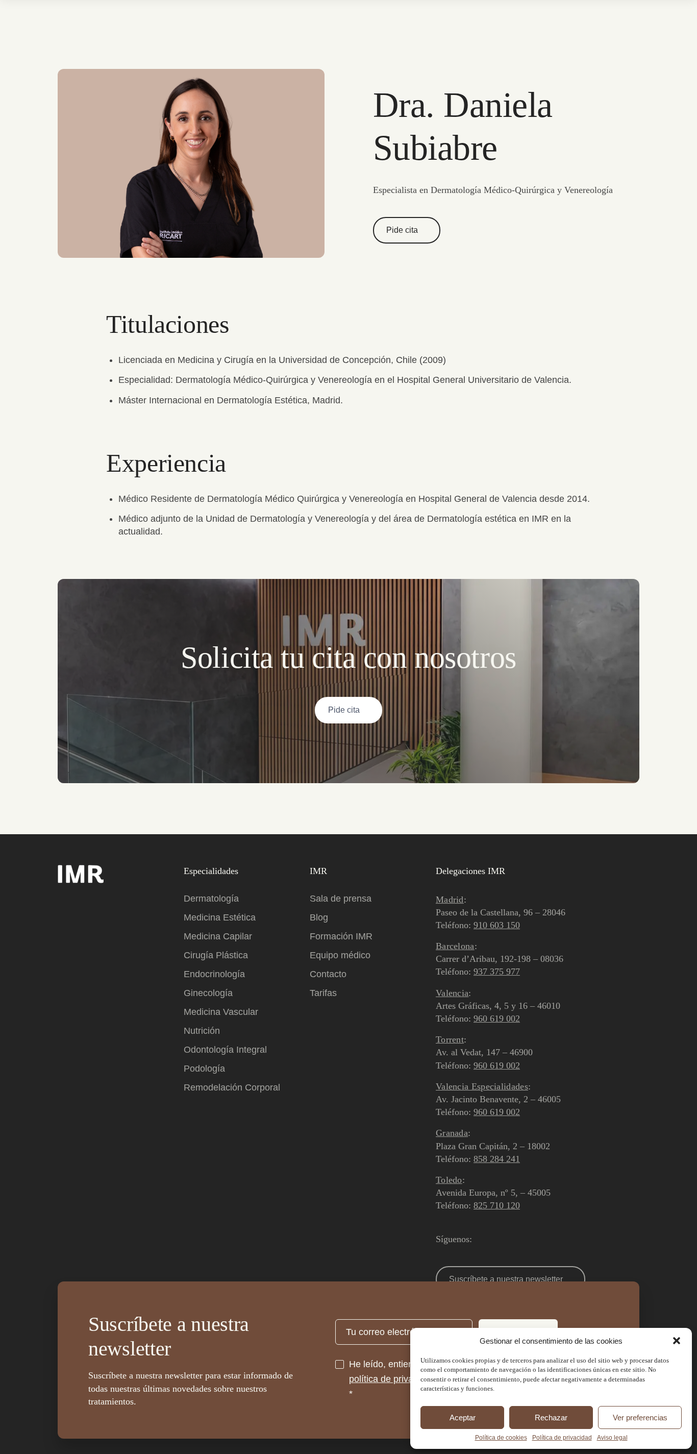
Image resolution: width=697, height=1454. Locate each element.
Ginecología (208, 993)
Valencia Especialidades (482, 1086)
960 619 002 (497, 1018)
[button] (676, 1341)
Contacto (328, 974)
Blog (319, 917)
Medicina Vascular (221, 1012)
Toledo (449, 1180)
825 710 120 (497, 1205)
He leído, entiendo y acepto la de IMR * (409, 1379)
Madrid (450, 899)
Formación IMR (341, 936)
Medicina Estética (220, 917)
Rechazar (551, 1417)
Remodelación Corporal (232, 1087)
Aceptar (463, 1417)
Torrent (450, 1039)
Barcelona (455, 946)
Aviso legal (612, 1437)
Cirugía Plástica (216, 955)
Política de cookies (501, 1437)
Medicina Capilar (218, 936)
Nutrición (202, 1031)
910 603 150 (497, 925)
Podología (204, 1068)
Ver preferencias (640, 1417)
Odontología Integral (225, 1050)
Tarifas (323, 993)
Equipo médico (340, 955)
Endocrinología (214, 974)
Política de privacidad (562, 1437)
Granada (452, 1133)
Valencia (452, 993)
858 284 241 (497, 1159)
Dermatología (211, 898)
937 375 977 (497, 971)
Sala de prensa (340, 898)
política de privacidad (392, 1379)
